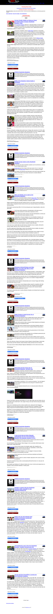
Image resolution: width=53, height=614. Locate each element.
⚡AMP (15, 59)
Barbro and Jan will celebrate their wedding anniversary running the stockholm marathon (23, 518)
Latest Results (24, 8)
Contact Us (35, 3)
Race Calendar (23, 3)
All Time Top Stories (30, 9)
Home (7, 3)
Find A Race (29, 8)
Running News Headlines (10, 603)
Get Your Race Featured (17, 3)
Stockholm (22, 522)
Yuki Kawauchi (28, 551)
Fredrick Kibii (17, 168)
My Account (9, 3)
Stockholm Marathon (20, 24)
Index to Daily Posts (9, 13)
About (33, 3)
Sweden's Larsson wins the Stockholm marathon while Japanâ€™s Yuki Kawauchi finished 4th (24, 489)
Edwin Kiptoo (30, 30)
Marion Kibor (22, 169)
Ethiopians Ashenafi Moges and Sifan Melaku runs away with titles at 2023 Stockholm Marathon (24, 269)
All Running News (26, 15)
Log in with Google (13, 64)
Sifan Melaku (35, 199)
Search (39, 3)
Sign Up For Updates (16, 13)
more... (15, 78)
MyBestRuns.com (28, 607)
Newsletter (30, 3)
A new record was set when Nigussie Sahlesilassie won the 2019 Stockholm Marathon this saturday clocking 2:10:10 (24, 437)
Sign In (13, 68)
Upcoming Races (19, 8)
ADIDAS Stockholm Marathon (22, 72)
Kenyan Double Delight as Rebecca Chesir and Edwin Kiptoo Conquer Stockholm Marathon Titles (25, 22)
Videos (27, 3)
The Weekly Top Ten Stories (23, 9)
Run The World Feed (23, 13)
